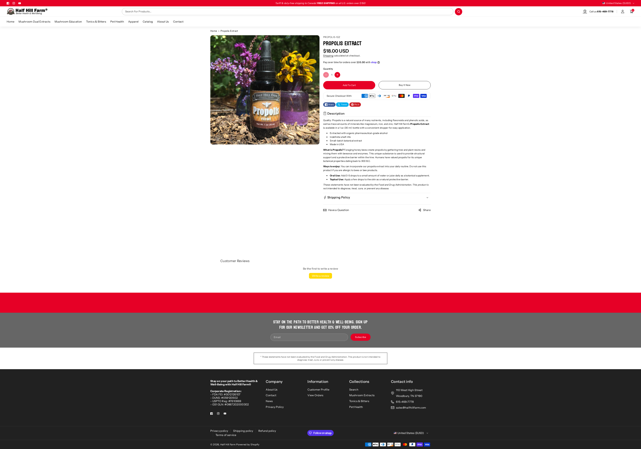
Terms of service (226, 435)
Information (317, 381)
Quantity (328, 68)
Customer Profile (318, 389)
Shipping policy (243, 430)
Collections (359, 381)
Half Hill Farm (228, 444)
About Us (271, 389)
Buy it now (405, 85)
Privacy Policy (275, 407)
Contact (271, 395)
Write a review (320, 275)
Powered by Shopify (247, 444)
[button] (631, 11)
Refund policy (267, 430)
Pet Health (356, 407)
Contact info (402, 381)
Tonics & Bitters (359, 401)
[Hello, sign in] (622, 11)
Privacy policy (219, 430)
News (269, 401)
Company (274, 381)
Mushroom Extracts (362, 395)
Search (353, 389)
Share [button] (427, 210)
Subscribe (360, 337)
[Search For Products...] (458, 11)
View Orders (315, 395)
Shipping (328, 55)
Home (213, 30)
